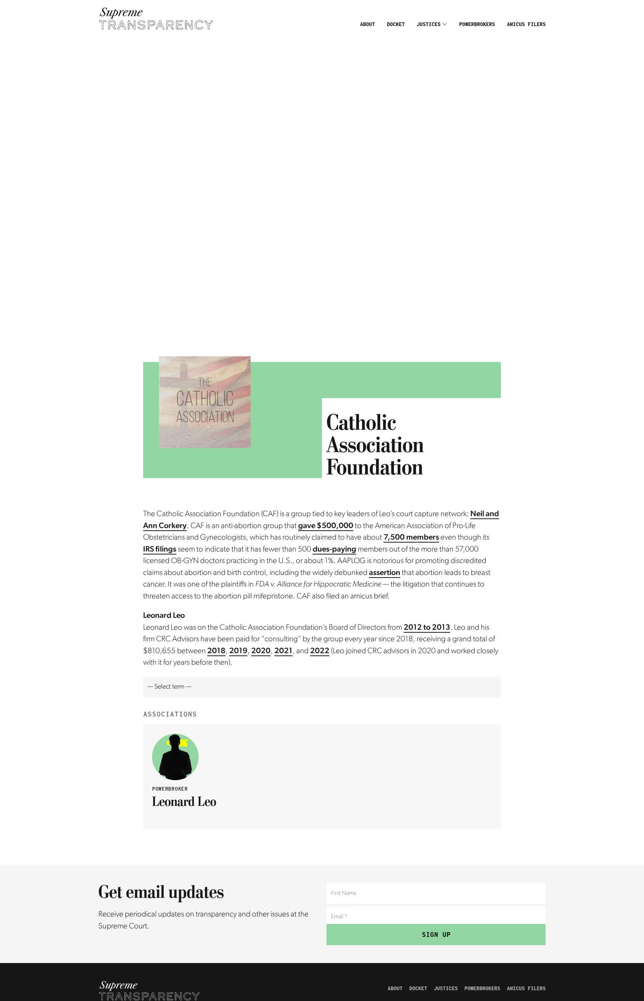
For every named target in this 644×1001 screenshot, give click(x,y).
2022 (319, 651)
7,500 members (411, 537)
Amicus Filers (526, 24)
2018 (216, 651)
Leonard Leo (184, 801)
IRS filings (159, 549)
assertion (384, 573)
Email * (339, 910)
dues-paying (334, 549)
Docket (396, 24)
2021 (283, 651)
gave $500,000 (325, 526)
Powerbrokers (477, 24)
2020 (261, 651)
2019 (238, 651)
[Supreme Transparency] (156, 18)
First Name (342, 886)
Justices (429, 24)
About (367, 24)
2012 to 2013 (427, 628)
